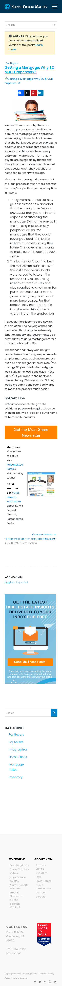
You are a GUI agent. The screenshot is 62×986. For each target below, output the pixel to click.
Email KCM (13, 953)
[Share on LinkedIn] (40, 93)
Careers (40, 896)
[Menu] (52, 6)
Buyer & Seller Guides (18, 879)
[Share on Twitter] (27, 93)
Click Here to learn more (14, 497)
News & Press (43, 881)
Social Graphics (19, 869)
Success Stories (41, 867)
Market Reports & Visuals (19, 886)
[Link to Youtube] (49, 981)
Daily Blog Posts (19, 865)
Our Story (41, 873)
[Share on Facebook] (21, 93)
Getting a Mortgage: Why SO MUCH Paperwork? (29, 69)
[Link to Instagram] (44, 981)
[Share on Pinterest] (34, 93)
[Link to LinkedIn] (54, 981)
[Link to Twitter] (40, 981)
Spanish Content (15, 905)
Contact (41, 892)
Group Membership (43, 886)
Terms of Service (19, 978)
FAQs (38, 877)
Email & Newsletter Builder (16, 896)
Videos (14, 873)
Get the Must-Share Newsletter (31, 432)
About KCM (43, 859)
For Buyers (12, 63)
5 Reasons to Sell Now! (18, 538)
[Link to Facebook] (35, 981)
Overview (17, 859)
